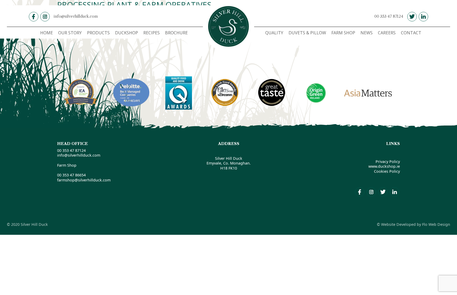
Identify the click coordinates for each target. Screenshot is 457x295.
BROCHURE (176, 33)
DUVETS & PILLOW (307, 33)
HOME (46, 33)
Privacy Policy (388, 161)
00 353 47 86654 (71, 174)
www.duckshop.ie (384, 166)
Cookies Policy (387, 171)
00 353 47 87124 (388, 16)
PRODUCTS (98, 33)
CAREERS (387, 33)
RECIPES (151, 33)
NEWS (366, 33)
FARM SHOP (343, 33)
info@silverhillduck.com (76, 16)
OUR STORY (70, 33)
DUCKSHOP (126, 33)
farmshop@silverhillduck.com (84, 179)
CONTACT (411, 33)
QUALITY (274, 33)
